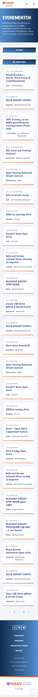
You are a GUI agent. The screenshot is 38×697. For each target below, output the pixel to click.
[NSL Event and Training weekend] (19, 153)
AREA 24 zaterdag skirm (18, 214)
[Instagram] (14, 627)
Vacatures (19, 641)
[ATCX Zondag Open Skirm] (19, 453)
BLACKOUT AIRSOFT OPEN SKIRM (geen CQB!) (16, 502)
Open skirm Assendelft (18, 345)
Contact (19, 651)
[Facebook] (19, 627)
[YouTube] (24, 627)
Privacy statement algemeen (19, 662)
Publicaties (19, 636)
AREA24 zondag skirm (17, 409)
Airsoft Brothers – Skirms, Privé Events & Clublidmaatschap (18, 78)
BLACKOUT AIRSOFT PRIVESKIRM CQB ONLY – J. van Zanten (18, 527)
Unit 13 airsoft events (17, 195)
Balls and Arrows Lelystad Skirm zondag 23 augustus (18, 476)
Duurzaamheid (19, 670)
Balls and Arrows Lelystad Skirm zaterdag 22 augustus (19, 259)
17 (24, 612)
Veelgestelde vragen (19, 646)
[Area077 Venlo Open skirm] (19, 236)
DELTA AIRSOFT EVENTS (18, 100)
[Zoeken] (27, 4)
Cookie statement (19, 658)
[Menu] (34, 4)
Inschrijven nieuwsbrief (19, 666)
